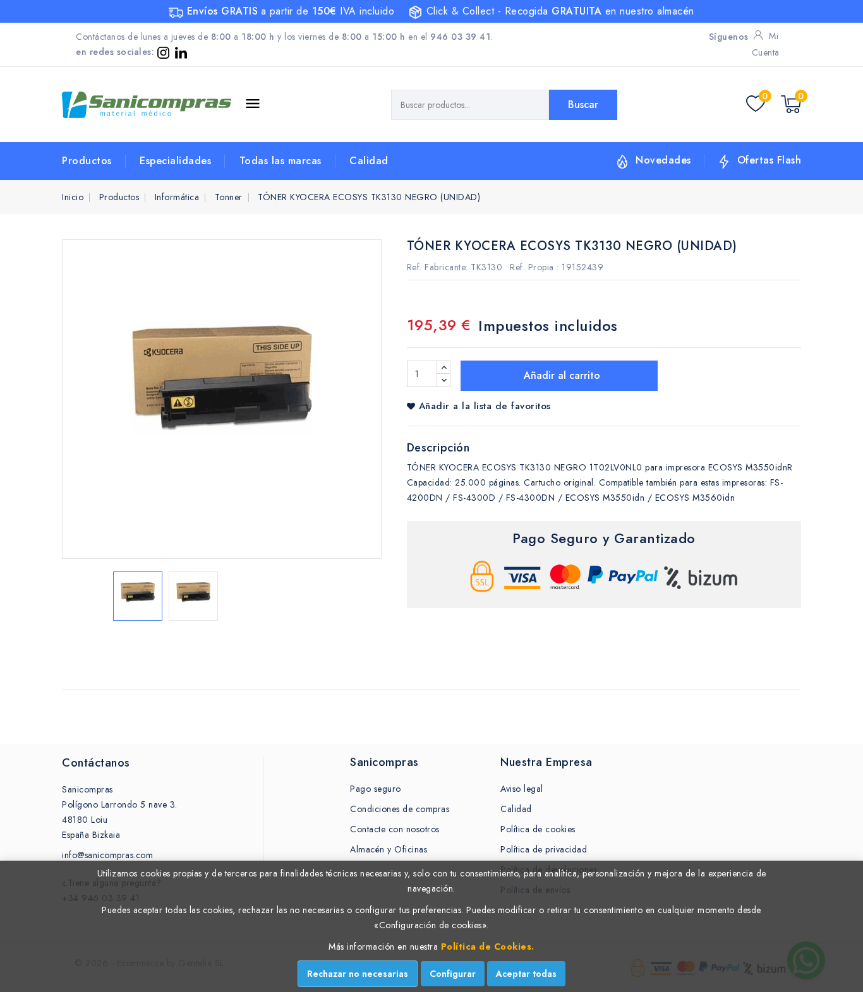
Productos (87, 160)
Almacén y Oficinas (388, 849)
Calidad (369, 160)
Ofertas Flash (769, 160)
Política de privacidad (543, 849)
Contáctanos (96, 763)
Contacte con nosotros (395, 829)
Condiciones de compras (399, 809)
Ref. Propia (532, 267)
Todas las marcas (280, 160)
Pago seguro (375, 788)
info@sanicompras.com (107, 855)
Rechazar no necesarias (357, 973)
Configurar (453, 973)
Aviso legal (521, 788)
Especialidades (175, 160)
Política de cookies (538, 829)
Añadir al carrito (560, 375)
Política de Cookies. (487, 946)
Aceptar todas (526, 973)
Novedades (663, 160)
